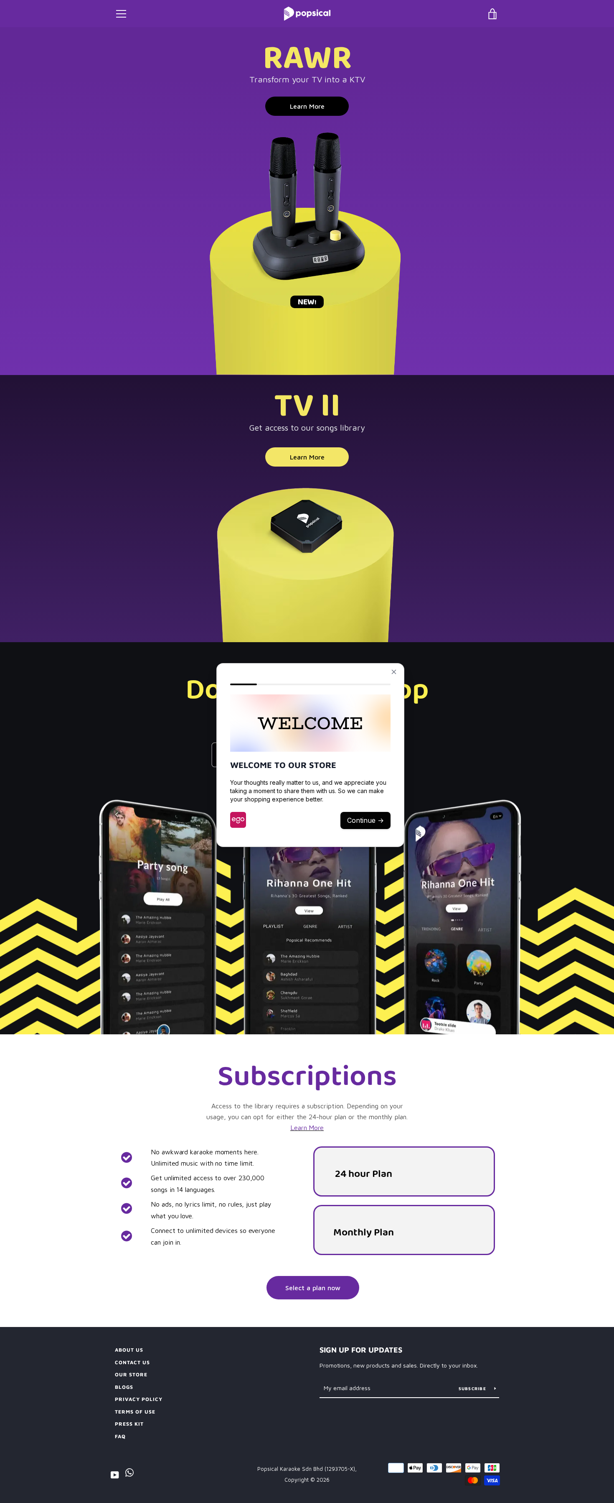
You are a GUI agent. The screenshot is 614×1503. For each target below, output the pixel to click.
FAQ (120, 1436)
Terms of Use (135, 1412)
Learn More (307, 106)
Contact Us (132, 1362)
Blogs (124, 1387)
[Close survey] (394, 671)
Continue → (365, 820)
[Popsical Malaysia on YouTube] (115, 1474)
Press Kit (129, 1424)
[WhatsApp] (129, 1474)
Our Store (131, 1374)
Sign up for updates (361, 1349)
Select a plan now (312, 1287)
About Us (129, 1350)
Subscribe (473, 1388)
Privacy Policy (138, 1399)
